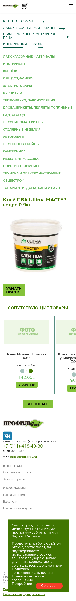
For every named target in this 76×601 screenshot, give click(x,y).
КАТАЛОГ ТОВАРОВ (18, 21)
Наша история (14, 495)
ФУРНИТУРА (12, 93)
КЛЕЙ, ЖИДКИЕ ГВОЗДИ (23, 44)
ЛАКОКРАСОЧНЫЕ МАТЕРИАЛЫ (29, 28)
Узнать (14, 290)
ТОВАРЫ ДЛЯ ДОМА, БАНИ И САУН (31, 188)
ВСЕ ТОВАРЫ (38, 404)
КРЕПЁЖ (10, 71)
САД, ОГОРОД (14, 115)
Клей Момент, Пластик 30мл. (26, 356)
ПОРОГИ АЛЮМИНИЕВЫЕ (24, 166)
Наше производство (18, 508)
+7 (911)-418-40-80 (23, 446)
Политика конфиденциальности (24, 594)
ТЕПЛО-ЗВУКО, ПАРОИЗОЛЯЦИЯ (29, 100)
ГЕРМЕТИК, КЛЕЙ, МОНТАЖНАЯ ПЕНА (29, 36)
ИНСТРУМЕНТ (14, 64)
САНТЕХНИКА (14, 151)
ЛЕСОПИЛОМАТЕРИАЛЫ (23, 122)
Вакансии (10, 501)
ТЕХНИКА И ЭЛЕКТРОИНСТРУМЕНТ (32, 173)
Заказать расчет (15, 479)
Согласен (49, 586)
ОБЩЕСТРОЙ (13, 180)
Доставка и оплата (17, 472)
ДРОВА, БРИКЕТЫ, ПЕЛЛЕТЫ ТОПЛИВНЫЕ (38, 107)
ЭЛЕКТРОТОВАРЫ (17, 86)
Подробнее (22, 584)
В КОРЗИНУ (26, 384)
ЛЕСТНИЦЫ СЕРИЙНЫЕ (22, 144)
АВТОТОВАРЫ (14, 137)
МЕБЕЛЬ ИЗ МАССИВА (21, 159)
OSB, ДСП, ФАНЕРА (18, 78)
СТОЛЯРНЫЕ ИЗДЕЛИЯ (22, 129)
